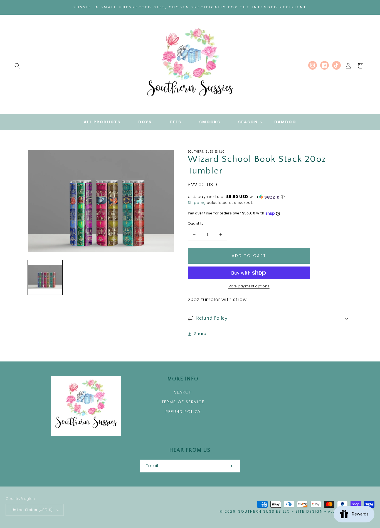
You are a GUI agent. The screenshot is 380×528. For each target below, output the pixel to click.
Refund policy (183, 411)
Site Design (309, 511)
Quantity (196, 223)
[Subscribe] (230, 466)
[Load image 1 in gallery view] (45, 277)
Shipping (197, 202)
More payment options (249, 286)
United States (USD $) (32, 509)
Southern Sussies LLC (264, 511)
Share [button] (200, 333)
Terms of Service (183, 402)
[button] (17, 66)
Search (183, 392)
